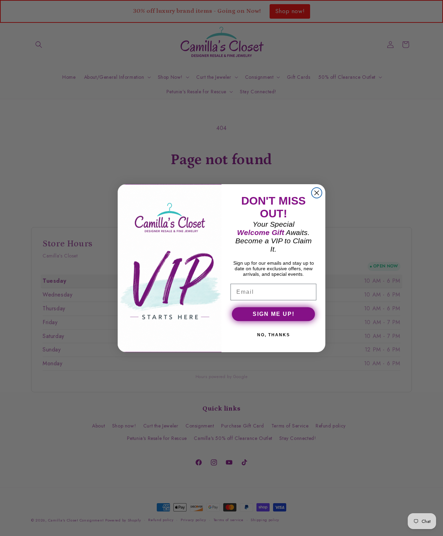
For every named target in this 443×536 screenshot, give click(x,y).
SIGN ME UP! (274, 314)
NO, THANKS (273, 334)
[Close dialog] (316, 193)
